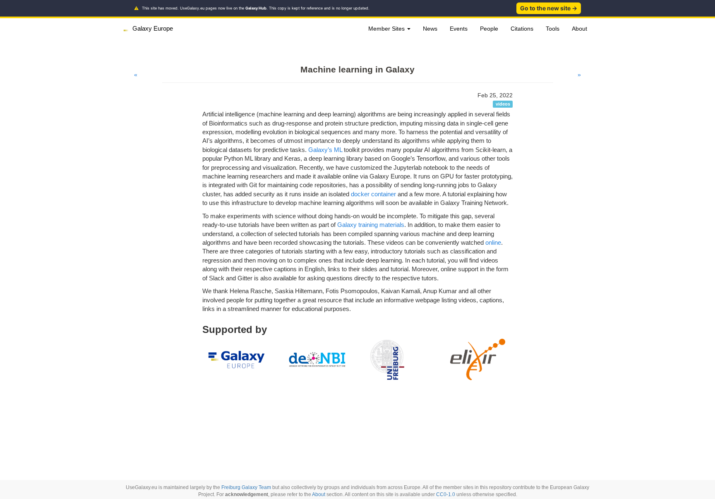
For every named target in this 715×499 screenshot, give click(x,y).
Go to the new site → (548, 8)
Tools (552, 28)
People (489, 28)
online (493, 242)
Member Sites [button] (387, 28)
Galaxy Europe (152, 28)
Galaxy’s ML (325, 149)
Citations (522, 28)
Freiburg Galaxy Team (246, 487)
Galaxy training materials (370, 224)
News (430, 28)
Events (459, 28)
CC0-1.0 (445, 494)
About (579, 28)
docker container (373, 194)
